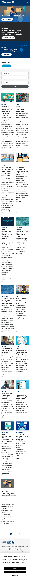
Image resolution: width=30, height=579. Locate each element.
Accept (15, 568)
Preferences (15, 575)
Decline (15, 571)
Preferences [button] (8, 563)
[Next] (22, 534)
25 (19, 534)
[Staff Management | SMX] (7, 2)
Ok (15, 86)
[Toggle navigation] (28, 2)
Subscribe (6, 66)
